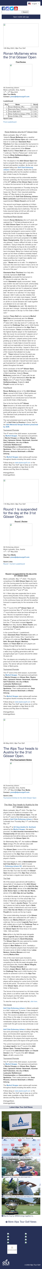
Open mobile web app (21, 17)
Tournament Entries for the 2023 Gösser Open (19, 798)
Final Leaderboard (9, 122)
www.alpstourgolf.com (22, 462)
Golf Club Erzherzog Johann (14, 1008)
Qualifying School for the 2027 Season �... (18, 1138)
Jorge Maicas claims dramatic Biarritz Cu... (18, 1157)
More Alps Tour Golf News (21, 1221)
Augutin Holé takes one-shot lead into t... (18, 1177)
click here (33, 1001)
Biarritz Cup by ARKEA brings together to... (18, 1216)
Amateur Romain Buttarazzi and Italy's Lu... (18, 1196)
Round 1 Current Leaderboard (14, 564)
